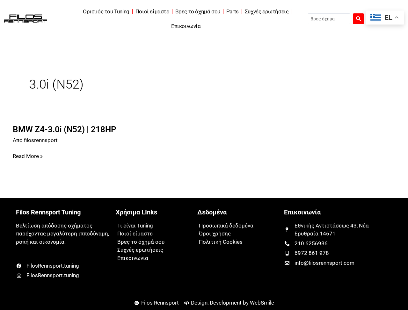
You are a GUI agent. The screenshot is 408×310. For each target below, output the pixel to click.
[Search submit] (358, 18)
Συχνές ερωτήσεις (267, 11)
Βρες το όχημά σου (197, 11)
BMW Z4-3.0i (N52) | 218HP (64, 129)
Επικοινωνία (186, 26)
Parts (232, 11)
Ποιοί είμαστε (152, 11)
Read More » (28, 156)
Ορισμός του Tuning (106, 11)
